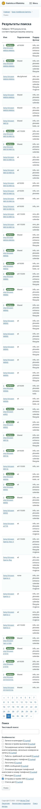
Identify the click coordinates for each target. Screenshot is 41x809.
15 (35, 702)
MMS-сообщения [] (16, 766)
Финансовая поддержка (21, 803)
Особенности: (8, 737)
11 (17, 702)
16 (4, 707)
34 (13, 716)
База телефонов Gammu (21, 12)
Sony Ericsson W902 (8, 424)
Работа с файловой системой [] (21, 756)
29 (27, 711)
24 (4, 711)
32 (4, 716)
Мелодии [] (12, 775)
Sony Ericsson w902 (8, 411)
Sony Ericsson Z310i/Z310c (8, 677)
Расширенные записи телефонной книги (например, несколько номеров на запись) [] (20, 750)
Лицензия (6, 803)
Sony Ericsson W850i (8, 253)
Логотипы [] (13, 762)
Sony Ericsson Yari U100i (8, 640)
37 (27, 716)
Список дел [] (13, 782)
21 (27, 707)
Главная (6, 12)
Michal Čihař (25, 800)
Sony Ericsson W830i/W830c (8, 237)
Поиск (5, 788)
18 (13, 707)
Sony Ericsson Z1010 (8, 651)
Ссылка (27, 740)
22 (31, 707)
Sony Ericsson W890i (8, 307)
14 (31, 702)
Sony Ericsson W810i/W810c (8, 133)
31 (36, 711)
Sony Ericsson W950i (8, 476)
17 (9, 707)
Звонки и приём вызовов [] (19, 744)
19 (18, 707)
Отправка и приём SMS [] (19, 778)
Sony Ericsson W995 (8, 487)
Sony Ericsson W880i (8, 276)
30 (31, 711)
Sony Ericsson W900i (8, 388)
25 (9, 711)
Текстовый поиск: (10, 727)
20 (22, 707)
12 (22, 702)
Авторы (5, 806)
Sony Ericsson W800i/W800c (8, 48)
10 (13, 702)
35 (18, 716)
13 (26, 702)
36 (22, 716)
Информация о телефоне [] (19, 759)
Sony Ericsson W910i (8, 437)
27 (18, 711)
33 (9, 716)
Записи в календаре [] (17, 740)
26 (13, 711)
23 (36, 707)
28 (22, 711)
